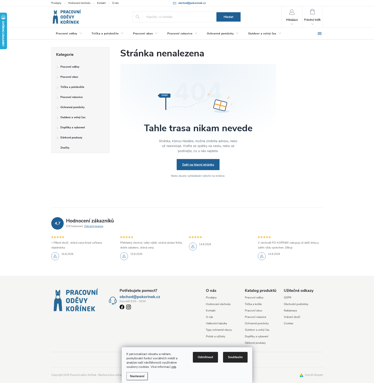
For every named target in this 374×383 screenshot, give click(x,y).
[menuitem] (69, 34)
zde (173, 367)
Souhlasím (235, 357)
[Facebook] (122, 308)
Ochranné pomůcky (72, 107)
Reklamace (290, 310)
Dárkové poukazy (71, 137)
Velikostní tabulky (216, 323)
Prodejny (56, 3)
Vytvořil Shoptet (314, 375)
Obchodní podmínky (296, 304)
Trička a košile (253, 304)
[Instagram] (128, 308)
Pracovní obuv (69, 77)
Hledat (228, 17)
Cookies (288, 323)
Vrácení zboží (292, 317)
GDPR (287, 297)
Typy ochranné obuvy (219, 330)
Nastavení (137, 376)
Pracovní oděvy (69, 67)
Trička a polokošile (72, 87)
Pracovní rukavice (71, 97)
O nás (115, 3)
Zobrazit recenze (93, 226)
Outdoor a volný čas (73, 117)
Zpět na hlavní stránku (198, 164)
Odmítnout (205, 357)
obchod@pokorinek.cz (140, 297)
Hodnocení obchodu (79, 3)
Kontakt (101, 3)
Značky (64, 148)
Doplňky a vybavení (72, 127)
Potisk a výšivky (215, 336)
